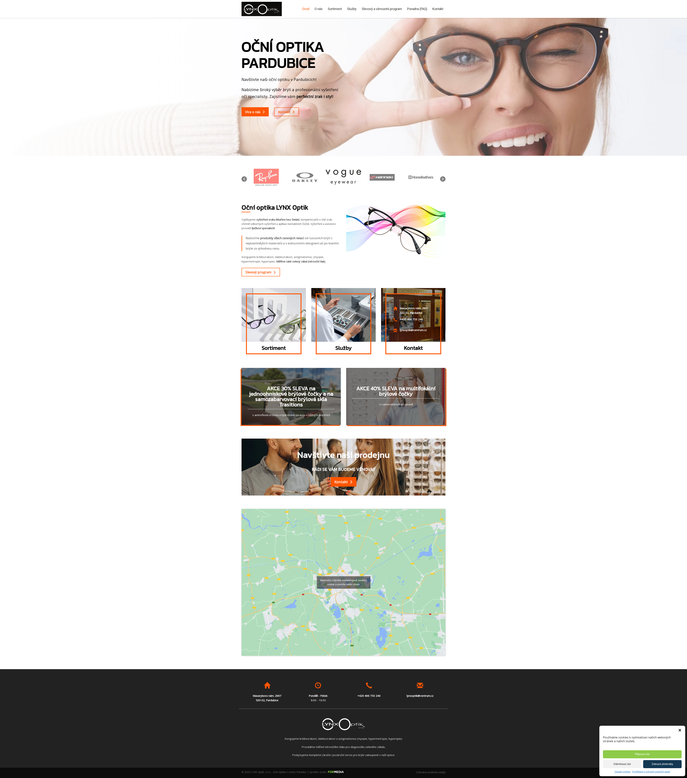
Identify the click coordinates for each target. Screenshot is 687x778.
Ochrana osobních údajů (430, 772)
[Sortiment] (274, 315)
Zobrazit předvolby (662, 763)
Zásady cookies (622, 771)
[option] (266, 177)
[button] (680, 730)
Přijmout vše (642, 754)
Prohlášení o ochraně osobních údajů (651, 771)
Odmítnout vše (622, 763)
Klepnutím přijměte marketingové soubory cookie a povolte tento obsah (343, 582)
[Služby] (343, 315)
